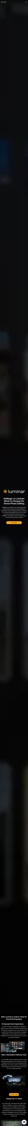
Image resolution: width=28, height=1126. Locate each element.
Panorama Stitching (7, 1061)
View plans (14, 522)
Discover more (14, 1094)
